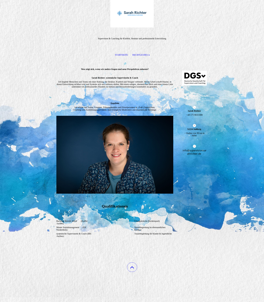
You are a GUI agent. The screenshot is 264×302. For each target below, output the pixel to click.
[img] (132, 13)
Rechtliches (140, 55)
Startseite (121, 55)
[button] (132, 267)
